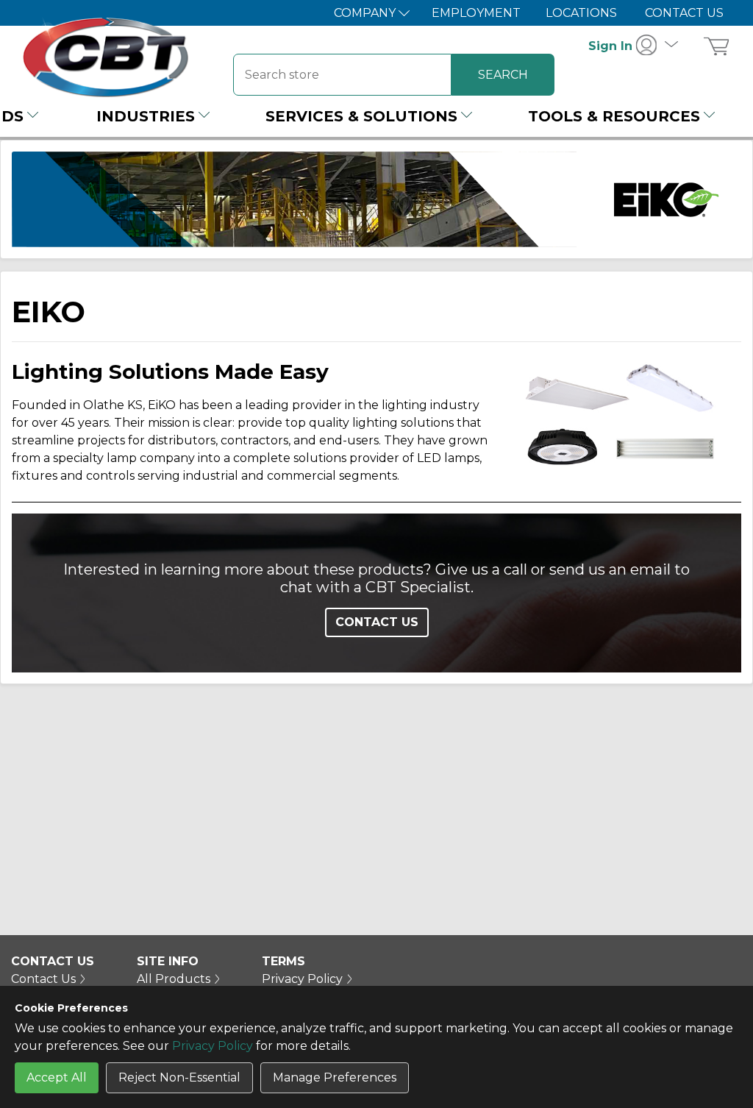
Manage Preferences (334, 1077)
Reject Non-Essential (179, 1077)
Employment (476, 13)
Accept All (56, 1077)
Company (366, 13)
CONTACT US (376, 622)
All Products (173, 979)
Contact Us (684, 13)
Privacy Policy (212, 1046)
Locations (581, 13)
